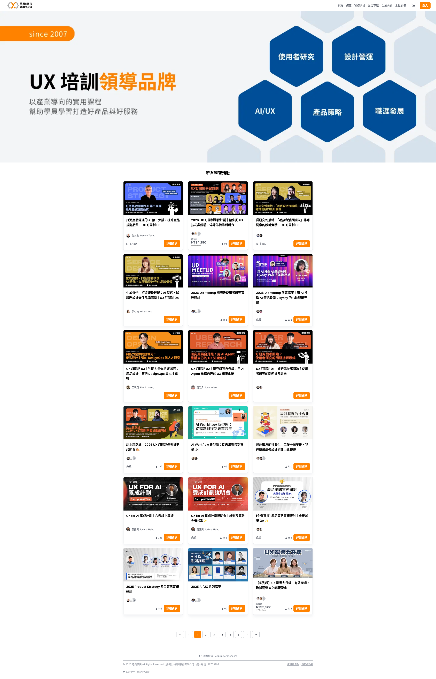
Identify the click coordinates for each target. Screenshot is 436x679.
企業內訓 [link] (387, 5)
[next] (247, 634)
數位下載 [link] (373, 5)
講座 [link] (349, 5)
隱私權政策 (307, 664)
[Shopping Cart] (413, 5)
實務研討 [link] (359, 5)
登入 (425, 5)
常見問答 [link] (400, 5)
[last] (256, 634)
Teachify (140, 671)
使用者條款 (293, 664)
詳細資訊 (171, 243)
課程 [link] (340, 5)
